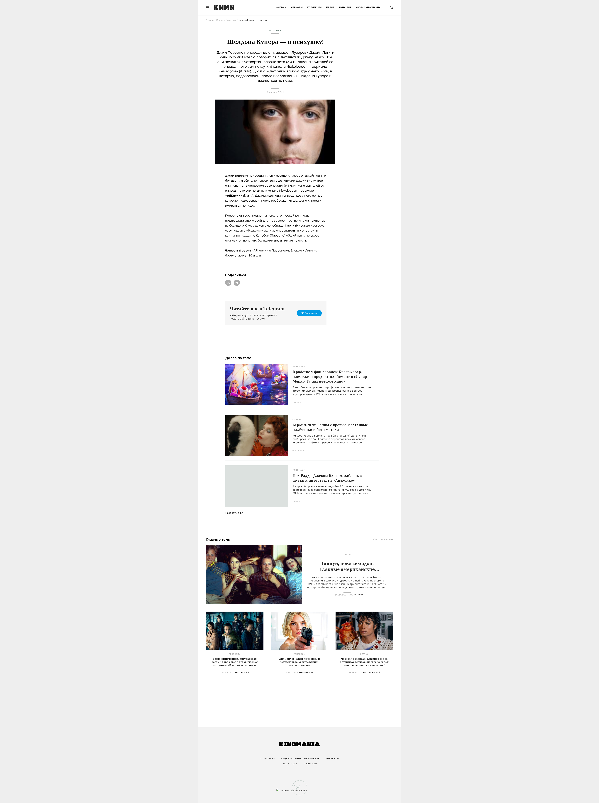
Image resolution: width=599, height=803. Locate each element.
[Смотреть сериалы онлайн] (299, 792)
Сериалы (297, 7)
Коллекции (314, 7)
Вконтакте (290, 764)
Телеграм (310, 764)
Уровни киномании (368, 7)
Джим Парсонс (236, 175)
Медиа (330, 7)
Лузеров (295, 175)
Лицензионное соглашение (300, 758)
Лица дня (345, 7)
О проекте (268, 758)
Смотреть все (382, 539)
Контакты (332, 758)
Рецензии (299, 366)
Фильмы (281, 7)
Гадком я (254, 230)
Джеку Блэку (306, 180)
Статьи (297, 419)
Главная (210, 20)
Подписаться (311, 313)
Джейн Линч (314, 175)
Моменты (230, 20)
